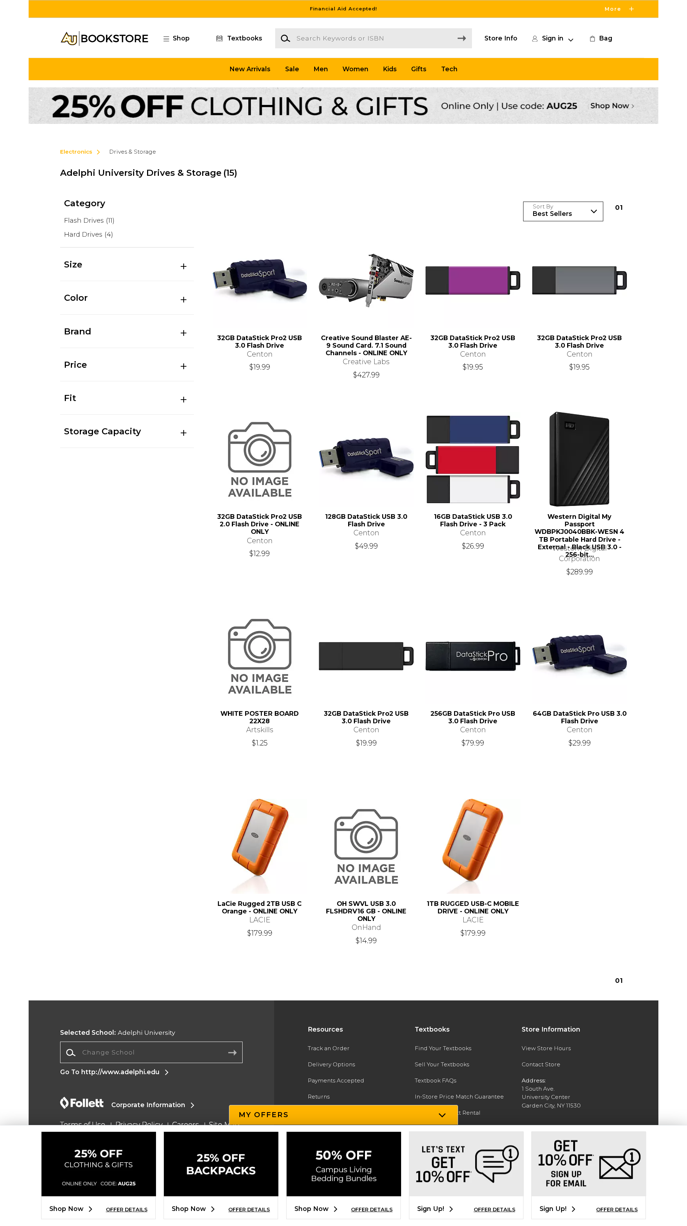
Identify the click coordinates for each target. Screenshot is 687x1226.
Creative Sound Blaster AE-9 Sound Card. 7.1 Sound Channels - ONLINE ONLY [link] (366, 345)
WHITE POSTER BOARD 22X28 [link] (259, 717)
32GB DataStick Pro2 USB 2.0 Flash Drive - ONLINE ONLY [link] (259, 524)
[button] (343, 9)
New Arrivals (250, 69)
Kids (390, 69)
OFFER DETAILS (126, 1209)
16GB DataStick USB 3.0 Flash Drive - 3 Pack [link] (473, 520)
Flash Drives (89, 220)
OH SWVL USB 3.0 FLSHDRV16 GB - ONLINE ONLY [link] (366, 911)
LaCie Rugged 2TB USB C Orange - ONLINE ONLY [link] (260, 907)
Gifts (419, 69)
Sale (292, 69)
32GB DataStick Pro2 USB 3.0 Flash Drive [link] (259, 341)
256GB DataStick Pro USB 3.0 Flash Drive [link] (472, 717)
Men (320, 69)
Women (355, 69)
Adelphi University (117, 1032)
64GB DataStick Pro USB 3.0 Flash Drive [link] (580, 717)
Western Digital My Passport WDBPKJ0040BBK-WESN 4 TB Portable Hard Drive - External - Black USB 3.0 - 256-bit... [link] (579, 528)
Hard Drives (88, 234)
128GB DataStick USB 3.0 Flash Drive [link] (366, 520)
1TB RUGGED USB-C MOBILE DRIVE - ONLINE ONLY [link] (473, 907)
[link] (600, 38)
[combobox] (151, 1053)
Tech (449, 69)
